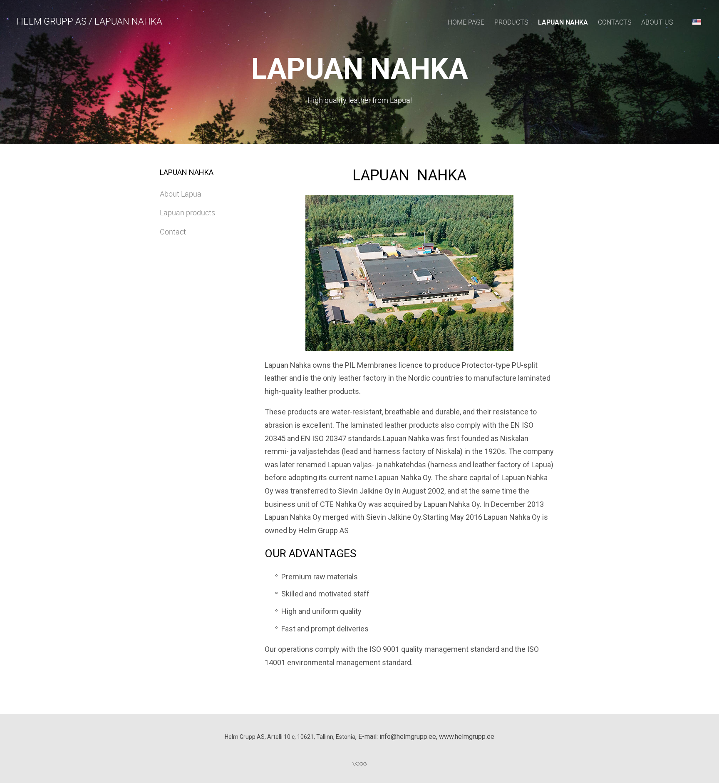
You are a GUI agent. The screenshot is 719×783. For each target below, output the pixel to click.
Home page (466, 22)
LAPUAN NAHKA (563, 22)
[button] (696, 21)
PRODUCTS (511, 22)
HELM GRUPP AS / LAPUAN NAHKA (89, 21)
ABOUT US (657, 22)
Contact (173, 232)
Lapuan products (187, 212)
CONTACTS (614, 22)
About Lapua (180, 194)
